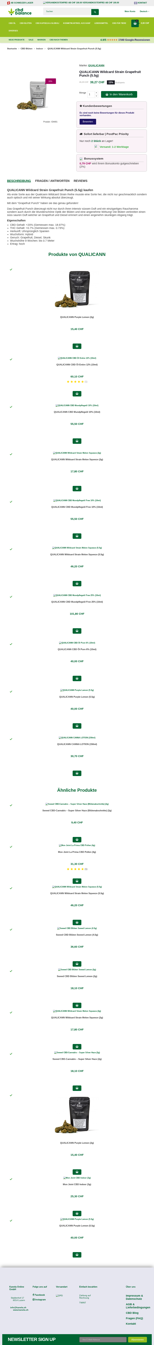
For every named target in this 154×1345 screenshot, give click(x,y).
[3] (75, 381)
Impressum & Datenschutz (134, 1297)
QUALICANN (96, 65)
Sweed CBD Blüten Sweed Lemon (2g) (77, 976)
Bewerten (88, 121)
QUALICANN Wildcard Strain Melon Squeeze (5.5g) (77, 554)
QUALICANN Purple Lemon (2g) (77, 317)
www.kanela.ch (20, 1310)
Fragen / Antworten (52, 180)
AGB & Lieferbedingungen (138, 1306)
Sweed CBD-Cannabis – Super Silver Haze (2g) (77, 1059)
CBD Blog (132, 1312)
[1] (68, 381)
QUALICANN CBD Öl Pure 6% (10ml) (77, 649)
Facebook (39, 1295)
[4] (78, 381)
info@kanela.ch (18, 1307)
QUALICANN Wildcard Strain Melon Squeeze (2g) (77, 459)
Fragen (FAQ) (134, 1318)
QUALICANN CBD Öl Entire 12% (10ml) (77, 364)
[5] (82, 381)
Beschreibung (19, 180)
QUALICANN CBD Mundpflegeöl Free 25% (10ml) (77, 601)
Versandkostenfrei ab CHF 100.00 (100, 3)
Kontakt (142, 3)
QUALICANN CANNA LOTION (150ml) (77, 744)
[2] (71, 381)
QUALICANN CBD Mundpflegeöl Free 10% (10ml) (77, 507)
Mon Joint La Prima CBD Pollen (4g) (77, 852)
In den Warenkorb (121, 94)
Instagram (40, 1299)
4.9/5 (103, 39)
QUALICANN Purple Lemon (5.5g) (77, 696)
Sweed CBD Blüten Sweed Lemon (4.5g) (77, 934)
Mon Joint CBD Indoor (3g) (77, 1184)
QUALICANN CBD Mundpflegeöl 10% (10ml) (77, 412)
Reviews (80, 180)
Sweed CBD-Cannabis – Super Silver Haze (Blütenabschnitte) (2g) (77, 810)
